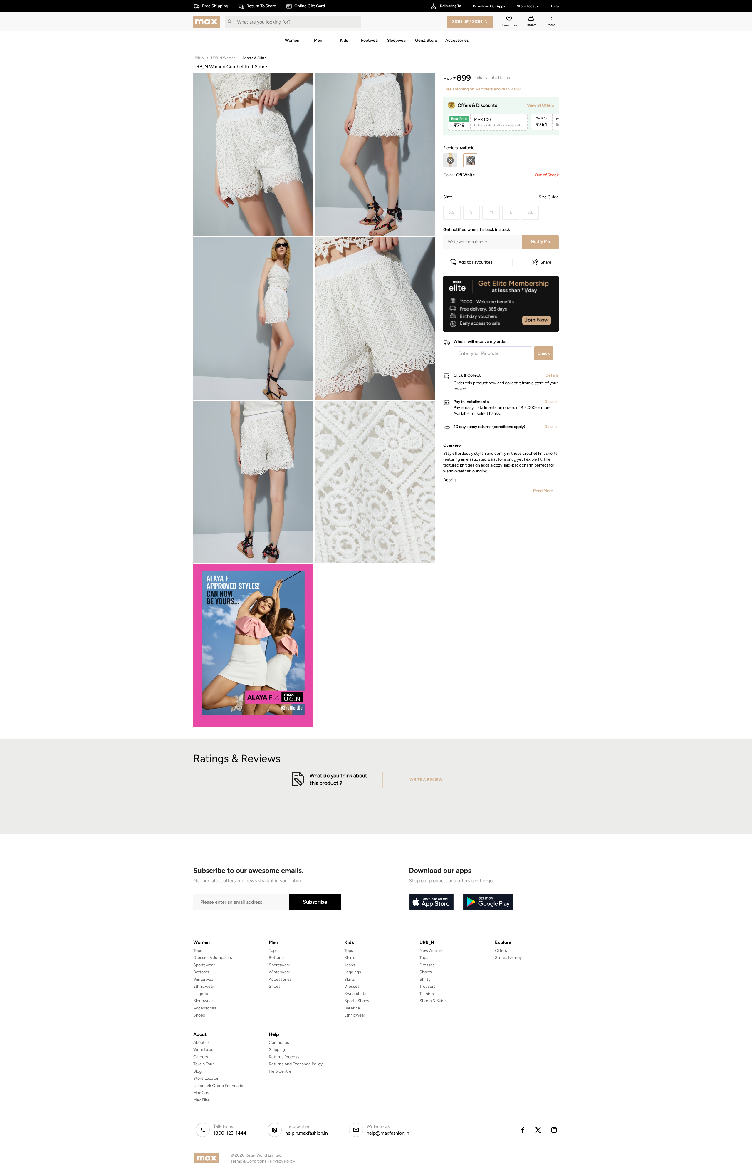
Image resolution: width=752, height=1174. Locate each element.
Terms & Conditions (248, 1161)
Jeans (349, 964)
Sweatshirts (355, 993)
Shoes (199, 1015)
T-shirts (426, 993)
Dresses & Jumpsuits (212, 957)
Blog (197, 1071)
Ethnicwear (203, 986)
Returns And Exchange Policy (296, 1063)
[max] (208, 22)
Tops (197, 950)
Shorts (425, 972)
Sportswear (204, 964)
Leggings (352, 972)
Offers (501, 950)
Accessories (204, 1008)
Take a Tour (203, 1063)
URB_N (198, 58)
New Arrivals (431, 950)
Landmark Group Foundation (219, 1085)
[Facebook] (523, 1130)
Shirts (349, 957)
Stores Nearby (508, 957)
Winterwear (204, 979)
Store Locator (206, 1078)
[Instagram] (554, 1130)
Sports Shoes (356, 1000)
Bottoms (201, 972)
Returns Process (284, 1056)
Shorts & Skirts (254, 58)
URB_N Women (223, 58)
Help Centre (280, 1071)
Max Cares (203, 1092)
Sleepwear (203, 1000)
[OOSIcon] (450, 160)
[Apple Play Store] (431, 902)
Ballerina (352, 1008)
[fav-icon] (510, 20)
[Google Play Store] (488, 902)
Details (543, 322)
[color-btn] (450, 160)
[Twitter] (538, 1130)
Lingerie (200, 993)
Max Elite (201, 1100)
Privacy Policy (282, 1161)
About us (201, 1042)
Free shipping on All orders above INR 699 (482, 89)
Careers (200, 1056)
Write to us (203, 1049)
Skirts (349, 979)
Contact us (279, 1042)
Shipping (277, 1049)
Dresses (352, 986)
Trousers (427, 986)
